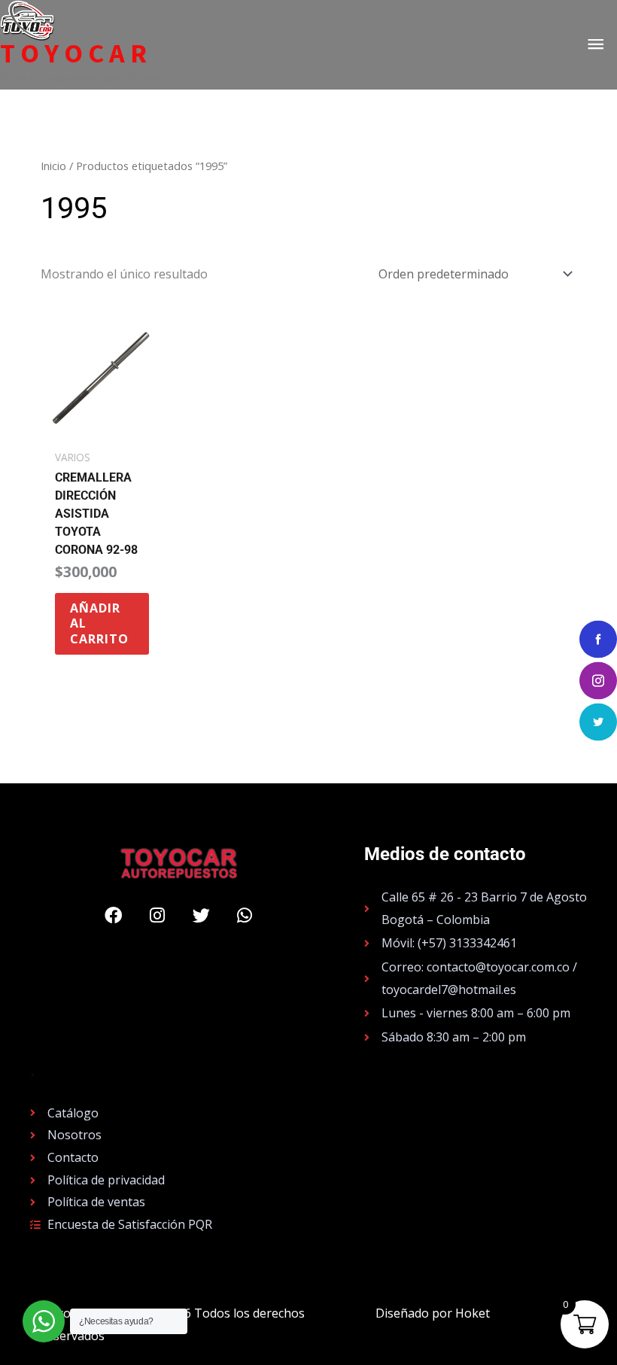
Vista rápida (101, 427)
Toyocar (76, 53)
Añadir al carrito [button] (99, 624)
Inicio (53, 165)
